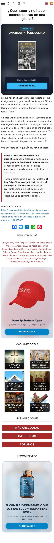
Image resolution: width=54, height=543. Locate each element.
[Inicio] (8, 3)
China (45, 246)
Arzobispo (36, 246)
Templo (39, 261)
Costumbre (7, 249)
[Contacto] (24, 3)
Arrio (28, 246)
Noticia (18, 258)
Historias (47, 252)
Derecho (25, 249)
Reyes (45, 258)
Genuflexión (23, 252)
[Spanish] (51, 3)
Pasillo (33, 258)
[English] (46, 3)
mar (27, 255)
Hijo (32, 252)
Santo (32, 261)
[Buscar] (14, 3)
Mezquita (34, 255)
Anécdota (10, 246)
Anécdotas (20, 246)
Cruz (4, 242)
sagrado (24, 261)
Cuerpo (16, 249)
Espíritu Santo (45, 249)
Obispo (26, 258)
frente (14, 252)
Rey (39, 258)
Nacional (10, 258)
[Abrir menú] (3, 3)
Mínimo (43, 255)
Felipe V (6, 252)
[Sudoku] (19, 3)
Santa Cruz (34, 242)
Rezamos (15, 261)
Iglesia (10, 242)
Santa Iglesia (46, 242)
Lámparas (13, 255)
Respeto (24, 242)
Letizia (22, 255)
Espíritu (33, 249)
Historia (38, 252)
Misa (16, 242)
